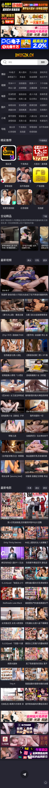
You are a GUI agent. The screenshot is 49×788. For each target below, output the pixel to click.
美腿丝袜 (12, 109)
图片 (3, 107)
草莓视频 (33, 127)
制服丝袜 (12, 98)
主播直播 (33, 88)
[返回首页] (45, 782)
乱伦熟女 (33, 98)
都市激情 (12, 116)
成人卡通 (33, 94)
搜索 (43, 62)
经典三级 (22, 98)
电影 (3, 96)
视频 (3, 85)
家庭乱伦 (22, 116)
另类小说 (22, 120)
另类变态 (44, 98)
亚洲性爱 (12, 94)
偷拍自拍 (22, 94)
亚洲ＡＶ (12, 83)
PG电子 (12, 72)
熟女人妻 (12, 88)
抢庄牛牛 (44, 77)
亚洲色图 (22, 105)
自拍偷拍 (22, 83)
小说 (3, 118)
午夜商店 (22, 127)
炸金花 (22, 77)
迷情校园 (12, 120)
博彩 (3, 74)
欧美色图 (33, 105)
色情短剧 (33, 131)
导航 (3, 128)
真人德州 (22, 72)
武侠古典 (44, 116)
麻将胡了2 (12, 77)
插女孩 (12, 127)
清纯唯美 (22, 109)
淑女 (37, 488)
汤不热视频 (43, 127)
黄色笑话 (33, 120)
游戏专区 (44, 72)
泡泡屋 (22, 131)
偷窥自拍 (12, 105)
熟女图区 (33, 109)
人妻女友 (33, 116)
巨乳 (37, 260)
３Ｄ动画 (44, 83)
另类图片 (44, 109)
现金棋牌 (33, 77)
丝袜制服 (22, 88)
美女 (29, 260)
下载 (45, 216)
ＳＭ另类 (44, 88)
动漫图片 (44, 105)
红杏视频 (12, 131)
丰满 (29, 488)
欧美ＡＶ (33, 83)
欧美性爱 (44, 94)
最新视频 (6, 260)
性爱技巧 (44, 120)
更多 (45, 260)
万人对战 (33, 72)
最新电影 (6, 488)
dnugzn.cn (24, 55)
